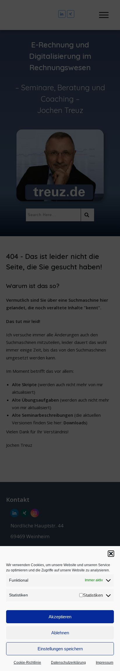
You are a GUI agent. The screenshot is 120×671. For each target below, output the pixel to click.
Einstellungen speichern (60, 648)
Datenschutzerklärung (68, 663)
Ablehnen (60, 632)
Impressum (104, 663)
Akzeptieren (60, 616)
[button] (111, 554)
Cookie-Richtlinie (27, 663)
